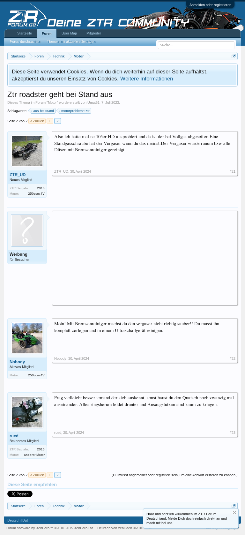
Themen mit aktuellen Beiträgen (71, 41)
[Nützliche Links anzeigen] (234, 56)
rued (14, 435)
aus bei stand (43, 111)
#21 (232, 171)
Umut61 (93, 102)
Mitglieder (93, 33)
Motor (52, 102)
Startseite (24, 33)
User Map (69, 33)
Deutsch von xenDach (124, 528)
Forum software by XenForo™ (50, 528)
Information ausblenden (234, 512)
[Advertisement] (145, 257)
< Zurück (37, 121)
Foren (47, 33)
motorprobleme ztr (75, 111)
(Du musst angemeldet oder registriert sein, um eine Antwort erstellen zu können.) (175, 475)
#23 (232, 432)
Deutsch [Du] (17, 520)
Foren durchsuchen (25, 41)
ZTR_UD (18, 174)
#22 (232, 358)
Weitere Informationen (146, 78)
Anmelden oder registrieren (210, 5)
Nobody (17, 361)
